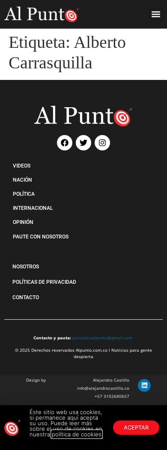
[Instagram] (102, 142)
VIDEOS (21, 166)
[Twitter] (83, 142)
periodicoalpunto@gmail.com (102, 338)
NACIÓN (22, 180)
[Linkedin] (144, 385)
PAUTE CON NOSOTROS (41, 237)
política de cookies (76, 434)
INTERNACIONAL (33, 208)
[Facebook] (64, 142)
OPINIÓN (23, 222)
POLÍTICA (24, 194)
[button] (156, 14)
